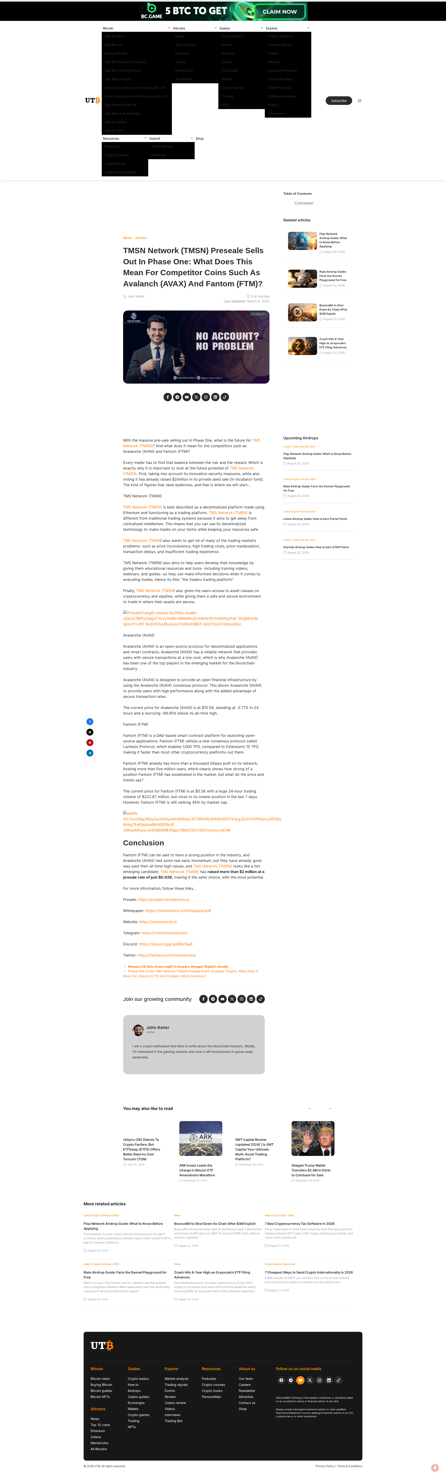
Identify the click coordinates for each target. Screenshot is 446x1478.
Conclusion (304, 203)
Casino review (175, 1403)
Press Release (162, 146)
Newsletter (247, 1391)
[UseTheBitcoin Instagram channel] (319, 1380)
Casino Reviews (280, 79)
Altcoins (179, 28)
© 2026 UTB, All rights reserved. (104, 1466)
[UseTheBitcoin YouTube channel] (300, 1380)
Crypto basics (138, 1379)
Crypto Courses (117, 155)
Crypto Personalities (120, 172)
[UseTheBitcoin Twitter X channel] (310, 1380)
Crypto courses (213, 1385)
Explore (271, 28)
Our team (246, 1379)
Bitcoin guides (101, 1391)
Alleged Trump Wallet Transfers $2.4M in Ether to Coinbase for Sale (311, 1170)
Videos (273, 105)
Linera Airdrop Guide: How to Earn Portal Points (315, 519)
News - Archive (135, 238)
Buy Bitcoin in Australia (122, 113)
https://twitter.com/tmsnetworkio (167, 955)
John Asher (136, 296)
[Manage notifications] (435, 1468)
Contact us (247, 1403)
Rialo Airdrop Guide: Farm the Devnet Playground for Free (332, 276)
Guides (225, 28)
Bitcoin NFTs (114, 131)
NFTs (226, 105)
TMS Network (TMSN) (142, 507)
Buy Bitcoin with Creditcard (126, 62)
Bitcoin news (100, 1379)
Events (273, 53)
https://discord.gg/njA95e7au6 (166, 944)
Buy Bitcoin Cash (118, 79)
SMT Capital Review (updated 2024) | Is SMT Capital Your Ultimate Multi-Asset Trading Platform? (254, 1149)
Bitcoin (108, 28)
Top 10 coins (100, 1425)
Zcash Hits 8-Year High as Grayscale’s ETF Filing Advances (333, 343)
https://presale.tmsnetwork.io (164, 899)
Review (170, 1397)
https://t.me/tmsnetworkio (164, 933)
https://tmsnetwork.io (158, 921)
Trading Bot (173, 1421)
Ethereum (182, 53)
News (179, 36)
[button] (169, 28)
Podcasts (112, 146)
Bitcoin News (115, 36)
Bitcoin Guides (116, 122)
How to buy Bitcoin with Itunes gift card (135, 88)
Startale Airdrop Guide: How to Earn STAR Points (316, 547)
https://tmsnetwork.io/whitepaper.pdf (178, 910)
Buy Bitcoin (113, 45)
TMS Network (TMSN (142, 540)
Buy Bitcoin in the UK (121, 105)
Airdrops (228, 53)
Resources (111, 138)
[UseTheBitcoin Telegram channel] (291, 1380)
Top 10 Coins (185, 45)
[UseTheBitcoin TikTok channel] (338, 1380)
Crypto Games (233, 88)
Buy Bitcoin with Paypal (123, 70)
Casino (227, 62)
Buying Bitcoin (116, 53)
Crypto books (212, 1391)
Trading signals (176, 1385)
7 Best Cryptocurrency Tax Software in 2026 (299, 1224)
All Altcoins (183, 79)
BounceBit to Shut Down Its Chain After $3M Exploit (333, 309)
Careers (245, 1385)
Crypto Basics (232, 36)
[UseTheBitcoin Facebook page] (281, 1380)
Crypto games (138, 1415)
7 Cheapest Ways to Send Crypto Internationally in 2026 (309, 1272)
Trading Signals (280, 45)
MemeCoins (184, 70)
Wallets (227, 79)
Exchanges (230, 70)
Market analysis (176, 1379)
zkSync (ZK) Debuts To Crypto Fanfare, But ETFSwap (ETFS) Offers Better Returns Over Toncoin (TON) (141, 1149)
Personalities (211, 1397)
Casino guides (138, 1397)
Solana (180, 62)
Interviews (276, 113)
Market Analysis (280, 36)
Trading (227, 96)
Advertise (158, 155)
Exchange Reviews (282, 70)
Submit (154, 138)
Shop (200, 138)
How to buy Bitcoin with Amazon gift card (137, 96)
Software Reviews (282, 96)
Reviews (274, 62)
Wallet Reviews (279, 88)
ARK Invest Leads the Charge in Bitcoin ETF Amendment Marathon (197, 1170)
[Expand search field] (359, 102)
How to (227, 45)
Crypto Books (115, 163)
